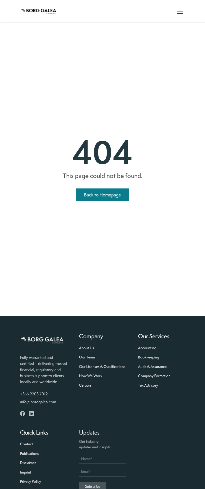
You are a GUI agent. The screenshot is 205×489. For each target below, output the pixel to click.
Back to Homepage (102, 195)
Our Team (87, 357)
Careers (85, 385)
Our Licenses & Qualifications (102, 366)
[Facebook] (22, 413)
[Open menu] (180, 11)
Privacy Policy (30, 481)
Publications (29, 453)
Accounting (147, 347)
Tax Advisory (148, 385)
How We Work (90, 375)
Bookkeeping (148, 357)
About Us (86, 347)
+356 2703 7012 (34, 394)
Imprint (25, 472)
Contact (26, 444)
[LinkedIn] (31, 413)
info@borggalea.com (38, 402)
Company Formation (154, 375)
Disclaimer (28, 462)
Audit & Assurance (152, 366)
